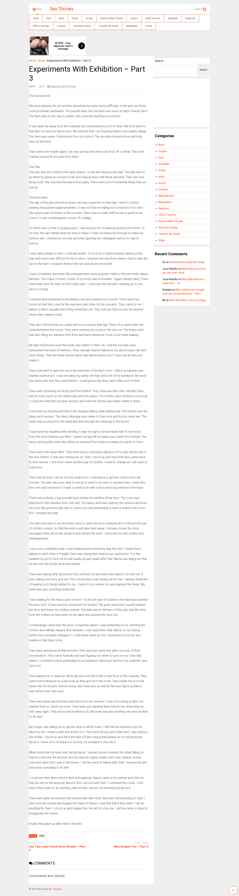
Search (159, 60)
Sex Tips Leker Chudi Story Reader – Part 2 (57, 848)
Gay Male (173, 18)
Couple (163, 151)
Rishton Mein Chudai (111, 18)
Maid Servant (152, 18)
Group (89, 18)
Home (148, 26)
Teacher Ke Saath (108, 26)
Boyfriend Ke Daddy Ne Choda (187, 262)
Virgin (75, 18)
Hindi (36, 18)
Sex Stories (61, 9)
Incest (134, 18)
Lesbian (61, 26)
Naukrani (190, 18)
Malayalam (132, 26)
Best (61, 18)
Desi (48, 18)
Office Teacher (41, 26)
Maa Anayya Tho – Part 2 (131, 846)
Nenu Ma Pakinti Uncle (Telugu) (188, 300)
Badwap (57, 889)
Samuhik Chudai (82, 26)
